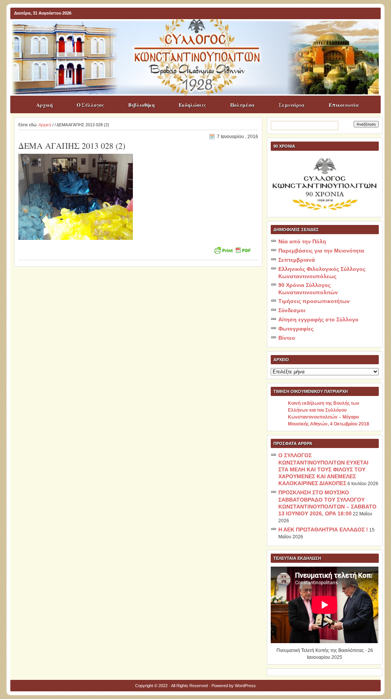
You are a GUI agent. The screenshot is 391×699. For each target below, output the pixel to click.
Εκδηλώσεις (192, 104)
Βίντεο (286, 338)
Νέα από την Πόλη (302, 241)
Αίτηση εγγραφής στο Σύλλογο (318, 319)
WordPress (245, 685)
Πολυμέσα (242, 104)
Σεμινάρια (292, 104)
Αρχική (44, 104)
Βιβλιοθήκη (141, 104)
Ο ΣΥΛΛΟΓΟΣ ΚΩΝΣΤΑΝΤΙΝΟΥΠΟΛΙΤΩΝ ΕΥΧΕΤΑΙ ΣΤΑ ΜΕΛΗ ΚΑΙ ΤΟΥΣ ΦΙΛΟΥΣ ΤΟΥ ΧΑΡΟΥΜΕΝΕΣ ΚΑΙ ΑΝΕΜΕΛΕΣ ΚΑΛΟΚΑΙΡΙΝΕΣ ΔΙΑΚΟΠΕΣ (323, 469)
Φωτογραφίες (295, 329)
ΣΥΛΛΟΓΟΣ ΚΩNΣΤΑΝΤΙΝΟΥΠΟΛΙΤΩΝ (199, 34)
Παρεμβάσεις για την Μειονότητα (321, 251)
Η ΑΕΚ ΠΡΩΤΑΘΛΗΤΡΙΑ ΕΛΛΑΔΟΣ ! (323, 529)
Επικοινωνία (344, 104)
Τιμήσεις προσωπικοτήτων (314, 301)
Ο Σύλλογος (90, 104)
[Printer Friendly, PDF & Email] (232, 250)
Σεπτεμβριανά (296, 260)
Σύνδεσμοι (291, 310)
